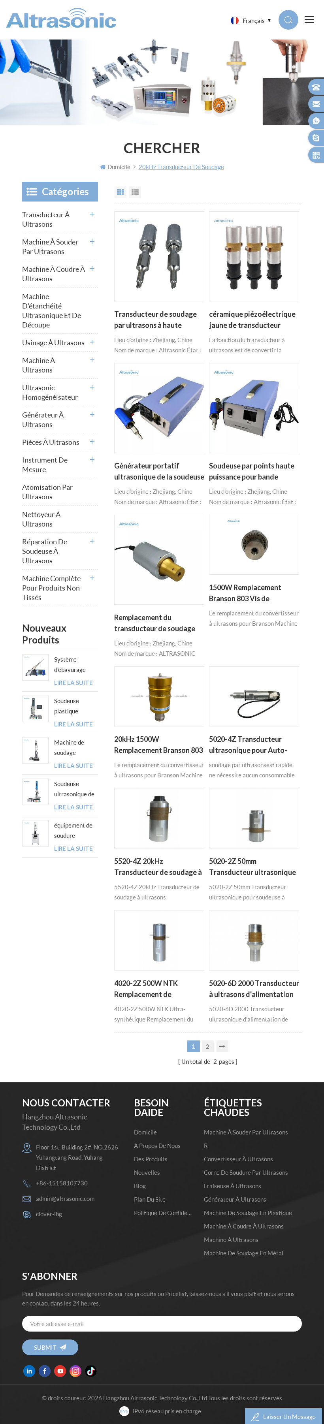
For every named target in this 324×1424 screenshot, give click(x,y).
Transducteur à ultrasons (46, 219)
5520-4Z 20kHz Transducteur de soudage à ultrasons (158, 867)
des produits (151, 1159)
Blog (140, 1185)
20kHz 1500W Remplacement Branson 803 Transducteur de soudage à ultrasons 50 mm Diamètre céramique (158, 745)
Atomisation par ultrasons (47, 492)
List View (135, 192)
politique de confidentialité (163, 1212)
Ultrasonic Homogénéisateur (50, 392)
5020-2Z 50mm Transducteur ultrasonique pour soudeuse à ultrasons (252, 867)
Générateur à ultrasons (43, 419)
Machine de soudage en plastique (248, 1212)
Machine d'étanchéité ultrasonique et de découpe (51, 310)
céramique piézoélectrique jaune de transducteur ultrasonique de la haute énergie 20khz (252, 320)
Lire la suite (73, 682)
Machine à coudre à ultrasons (53, 274)
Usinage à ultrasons (53, 342)
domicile (145, 1132)
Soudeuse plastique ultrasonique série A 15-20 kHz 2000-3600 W (75, 706)
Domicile (118, 166)
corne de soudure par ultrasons (246, 1172)
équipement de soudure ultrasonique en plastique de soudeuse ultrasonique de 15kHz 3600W (74, 831)
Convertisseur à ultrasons (238, 1159)
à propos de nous (157, 1145)
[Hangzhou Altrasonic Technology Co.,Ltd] (61, 18)
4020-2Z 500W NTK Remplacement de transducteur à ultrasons (154, 989)
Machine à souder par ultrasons (50, 246)
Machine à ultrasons (38, 365)
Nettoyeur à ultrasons (41, 519)
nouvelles (147, 1172)
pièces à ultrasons (50, 442)
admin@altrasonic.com (65, 1198)
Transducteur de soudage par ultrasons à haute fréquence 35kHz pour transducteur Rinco (155, 320)
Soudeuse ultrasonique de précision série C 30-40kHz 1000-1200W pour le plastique (76, 789)
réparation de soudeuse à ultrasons (44, 551)
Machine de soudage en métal (243, 1253)
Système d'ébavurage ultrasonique (70, 665)
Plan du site (150, 1199)
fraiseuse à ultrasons (232, 1185)
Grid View (120, 192)
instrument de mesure (45, 464)
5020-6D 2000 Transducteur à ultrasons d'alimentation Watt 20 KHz (254, 989)
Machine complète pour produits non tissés (51, 588)
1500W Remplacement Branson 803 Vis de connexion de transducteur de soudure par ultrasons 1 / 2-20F (253, 593)
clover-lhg (49, 1213)
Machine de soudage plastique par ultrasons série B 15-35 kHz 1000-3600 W (76, 748)
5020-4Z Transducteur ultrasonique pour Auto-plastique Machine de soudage (248, 745)
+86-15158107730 (62, 1183)
